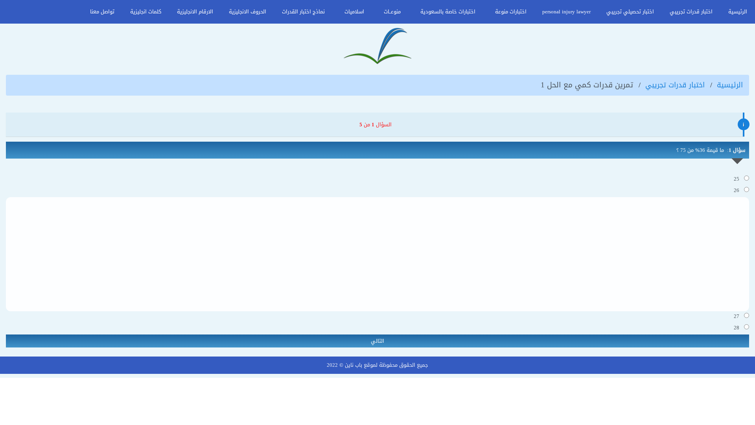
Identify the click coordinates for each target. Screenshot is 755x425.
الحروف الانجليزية (247, 12)
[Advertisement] (377, 254)
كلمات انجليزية (145, 12)
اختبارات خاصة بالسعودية (447, 12)
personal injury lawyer (566, 12)
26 (739, 190)
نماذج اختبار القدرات (303, 12)
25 (739, 178)
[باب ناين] (377, 47)
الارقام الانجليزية (195, 12)
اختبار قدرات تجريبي (691, 12)
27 (739, 316)
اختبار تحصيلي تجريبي (630, 12)
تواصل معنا (102, 12)
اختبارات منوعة (511, 12)
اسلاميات (354, 12)
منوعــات (392, 12)
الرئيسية (737, 12)
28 (739, 327)
